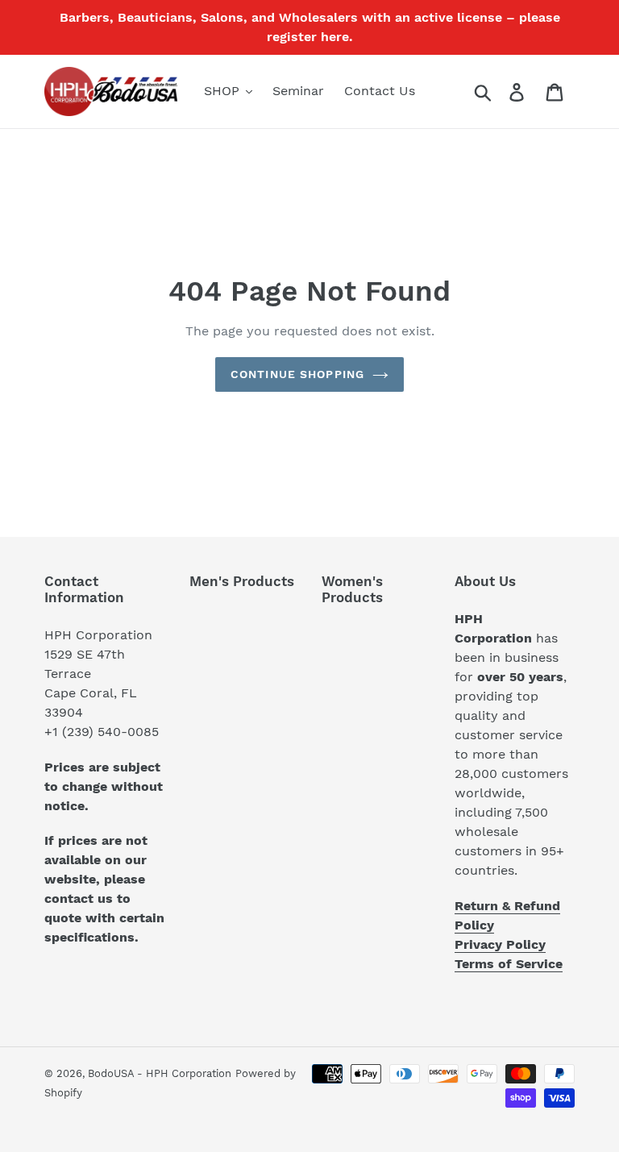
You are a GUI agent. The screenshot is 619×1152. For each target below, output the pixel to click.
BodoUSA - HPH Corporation (159, 1073)
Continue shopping (297, 374)
